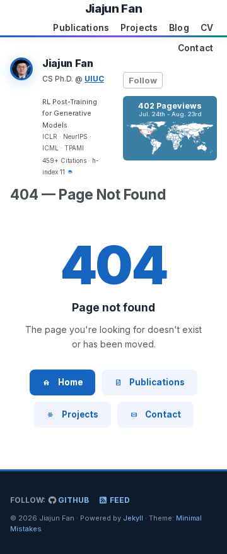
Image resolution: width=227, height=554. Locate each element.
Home (70, 382)
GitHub (72, 500)
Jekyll (133, 518)
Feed (119, 500)
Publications (81, 28)
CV (207, 28)
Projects (139, 28)
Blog (179, 28)
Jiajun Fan (113, 8)
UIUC (94, 78)
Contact (195, 48)
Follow (143, 80)
